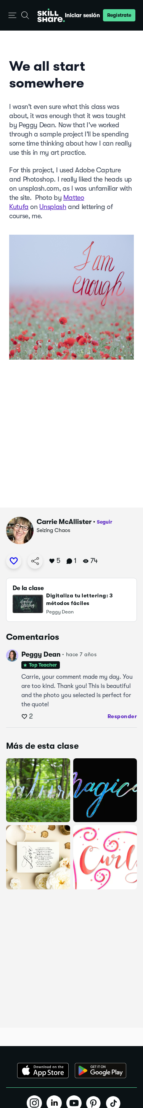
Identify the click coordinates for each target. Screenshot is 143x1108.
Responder (122, 716)
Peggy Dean (41, 654)
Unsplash (52, 207)
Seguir (104, 522)
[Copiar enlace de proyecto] (35, 561)
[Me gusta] (13, 561)
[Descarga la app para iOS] (43, 1070)
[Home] (51, 15)
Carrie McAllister (64, 522)
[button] (12, 15)
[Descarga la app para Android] (100, 1070)
